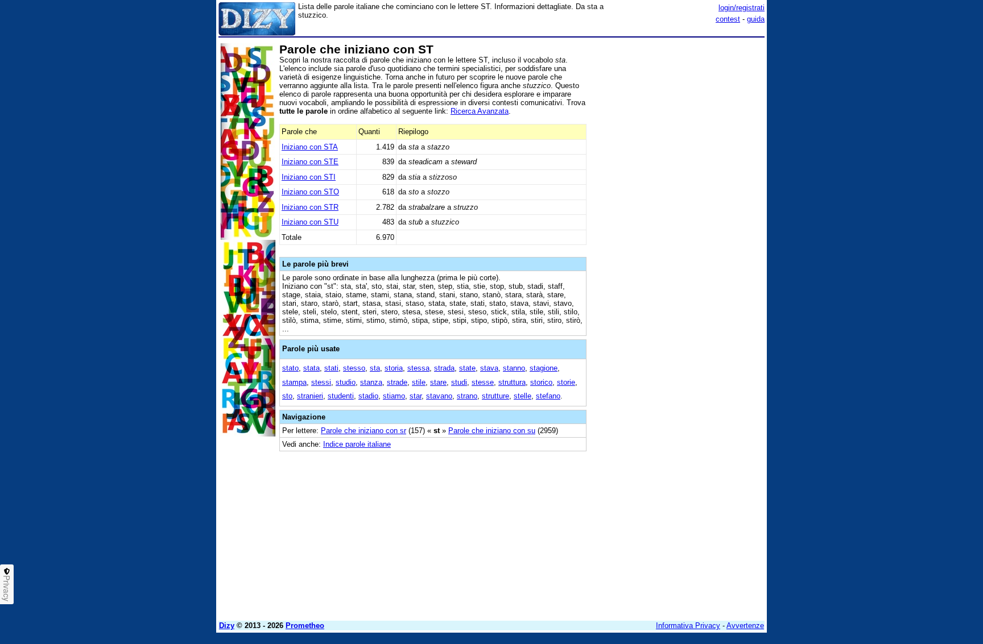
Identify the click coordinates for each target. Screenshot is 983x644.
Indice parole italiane (357, 444)
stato (290, 368)
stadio (368, 396)
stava (489, 368)
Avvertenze (745, 625)
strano (467, 396)
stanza (371, 382)
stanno (514, 368)
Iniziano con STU (310, 222)
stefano (548, 396)
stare (438, 382)
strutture (495, 396)
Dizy (226, 625)
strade (397, 382)
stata (311, 368)
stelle (522, 396)
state (467, 368)
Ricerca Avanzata (480, 111)
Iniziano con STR (310, 207)
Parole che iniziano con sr (363, 430)
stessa (418, 368)
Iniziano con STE (310, 161)
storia (394, 368)
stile (419, 382)
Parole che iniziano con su (491, 430)
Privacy (7, 588)
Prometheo (305, 625)
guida (756, 19)
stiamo (394, 396)
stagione (543, 368)
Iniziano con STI (309, 177)
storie (566, 382)
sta (375, 368)
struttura (512, 382)
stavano (439, 396)
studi (459, 382)
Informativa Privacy (688, 625)
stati (331, 368)
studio (346, 382)
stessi (321, 382)
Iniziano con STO (310, 192)
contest (728, 19)
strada (444, 368)
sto (287, 396)
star (416, 396)
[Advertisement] (679, 212)
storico (541, 382)
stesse (483, 382)
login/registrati (741, 7)
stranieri (310, 396)
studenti (341, 396)
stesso (354, 368)
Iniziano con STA (310, 147)
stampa (294, 382)
